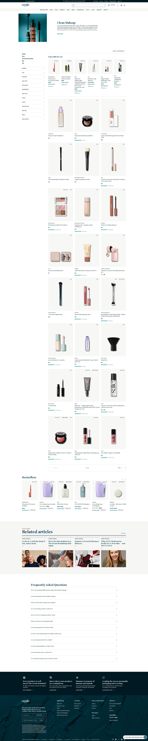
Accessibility (44, 739)
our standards (27, 690)
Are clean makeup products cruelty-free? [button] (42, 609)
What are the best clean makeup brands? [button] (42, 621)
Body (73, 9)
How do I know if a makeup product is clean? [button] (43, 615)
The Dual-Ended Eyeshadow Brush (58, 179)
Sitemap (83, 739)
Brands (99, 9)
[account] (121, 5)
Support (119, 1)
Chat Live (59, 703)
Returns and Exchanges (63, 710)
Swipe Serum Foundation (55, 135)
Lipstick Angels (113, 720)
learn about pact (107, 690)
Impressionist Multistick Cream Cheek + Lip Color (87, 360)
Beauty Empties (113, 1)
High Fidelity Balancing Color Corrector (106, 80)
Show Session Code (62, 715)
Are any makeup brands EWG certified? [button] (41, 640)
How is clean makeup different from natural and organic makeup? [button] (48, 590)
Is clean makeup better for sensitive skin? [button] (42, 627)
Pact (110, 708)
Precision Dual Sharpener (55, 270)
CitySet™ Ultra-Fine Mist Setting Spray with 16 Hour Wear (112, 406)
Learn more (52, 690)
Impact (106, 9)
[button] (124, 5)
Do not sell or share (95, 739)
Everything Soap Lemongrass (97, 505)
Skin (56, 9)
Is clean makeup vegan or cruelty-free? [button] (41, 652)
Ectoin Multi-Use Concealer (56, 360)
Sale (93, 9)
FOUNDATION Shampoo (82, 504)
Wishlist (76, 706)
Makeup (62, 9)
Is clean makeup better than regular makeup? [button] (43, 596)
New (51, 9)
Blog (88, 739)
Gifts (87, 9)
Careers (111, 710)
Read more (60, 33)
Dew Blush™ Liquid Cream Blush (110, 453)
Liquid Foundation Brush (82, 179)
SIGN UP (41, 720)
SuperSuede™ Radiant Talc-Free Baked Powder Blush (59, 453)
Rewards (106, 1)
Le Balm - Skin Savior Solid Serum (118, 505)
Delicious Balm (65, 79)
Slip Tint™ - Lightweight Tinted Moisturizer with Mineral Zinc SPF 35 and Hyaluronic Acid (80, 83)
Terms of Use (67, 739)
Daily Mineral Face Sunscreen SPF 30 (86, 270)
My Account (77, 703)
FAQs (58, 708)
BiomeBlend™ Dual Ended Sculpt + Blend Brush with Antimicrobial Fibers (113, 315)
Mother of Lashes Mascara (109, 225)
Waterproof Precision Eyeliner (53, 79)
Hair (68, 9)
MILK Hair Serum (62, 504)
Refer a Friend (96, 718)
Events (94, 708)
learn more (79, 690)
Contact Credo (61, 706)
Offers (93, 715)
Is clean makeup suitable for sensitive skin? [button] (42, 646)
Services (101, 1)
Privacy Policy (43, 732)
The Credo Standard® (27, 1)
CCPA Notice (59, 739)
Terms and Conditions (34, 732)
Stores (93, 703)
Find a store (95, 1)
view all (123, 533)
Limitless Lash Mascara (92, 79)
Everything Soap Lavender (48, 504)
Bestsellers (44, 9)
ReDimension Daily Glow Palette (57, 225)
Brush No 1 (104, 360)
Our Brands (112, 706)
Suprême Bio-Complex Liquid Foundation (83, 225)
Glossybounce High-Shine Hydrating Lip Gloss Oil (87, 453)
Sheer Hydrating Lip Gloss (82, 314)
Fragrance (80, 9)
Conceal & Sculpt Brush (55, 314)
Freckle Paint (52, 405)
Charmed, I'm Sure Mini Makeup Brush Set (112, 271)
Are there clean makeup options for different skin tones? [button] (46, 633)
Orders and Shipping (62, 713)
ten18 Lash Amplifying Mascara (117, 79)
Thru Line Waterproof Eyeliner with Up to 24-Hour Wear (113, 180)
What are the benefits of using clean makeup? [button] (43, 602)
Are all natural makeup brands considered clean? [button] (44, 658)
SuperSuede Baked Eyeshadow (84, 135)
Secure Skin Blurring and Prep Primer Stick (112, 136)
